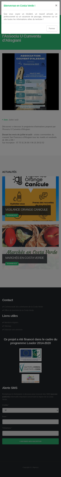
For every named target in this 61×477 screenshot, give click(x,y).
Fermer (52, 28)
